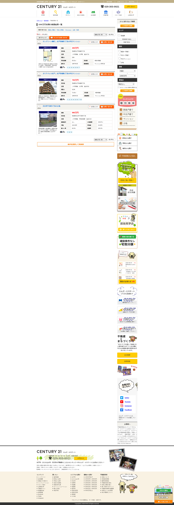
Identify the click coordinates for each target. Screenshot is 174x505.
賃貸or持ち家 (57, 484)
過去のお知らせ (125, 281)
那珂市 (74, 488)
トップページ (41, 477)
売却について (105, 477)
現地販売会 (41, 490)
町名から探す (127, 138)
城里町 (74, 486)
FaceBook (128, 410)
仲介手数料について (107, 492)
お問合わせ (80, 458)
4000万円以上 (89, 490)
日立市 (74, 481)
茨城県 (122, 35)
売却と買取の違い (106, 484)
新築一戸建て (51, 30)
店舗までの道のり (43, 481)
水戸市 (74, 477)
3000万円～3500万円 (91, 486)
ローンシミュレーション (60, 486)
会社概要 (93, 15)
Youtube (127, 402)
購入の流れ (57, 488)
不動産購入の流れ (128, 156)
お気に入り (120, 1)
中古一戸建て (60, 30)
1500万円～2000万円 (91, 481)
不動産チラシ (41, 488)
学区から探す (127, 143)
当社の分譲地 (80, 15)
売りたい (68, 15)
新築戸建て (128, 110)
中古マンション (126, 59)
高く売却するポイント (108, 486)
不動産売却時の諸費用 (108, 488)
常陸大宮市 (75, 492)
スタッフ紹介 (118, 15)
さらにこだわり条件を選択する (128, 87)
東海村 (74, 494)
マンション (68, 30)
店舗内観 (105, 15)
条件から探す (127, 148)
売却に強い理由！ (127, 180)
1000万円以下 (89, 477)
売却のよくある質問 (107, 490)
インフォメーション (43, 483)
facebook (40, 494)
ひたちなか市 (75, 479)
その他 (74, 496)
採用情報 (127, 361)
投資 (77, 30)
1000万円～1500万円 (91, 479)
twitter (127, 398)
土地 (74, 30)
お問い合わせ (131, 6)
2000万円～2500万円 (91, 483)
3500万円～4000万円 (91, 488)
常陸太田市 (75, 490)
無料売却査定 (105, 481)
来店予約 (56, 490)
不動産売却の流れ (106, 483)
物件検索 (55, 15)
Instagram (128, 406)
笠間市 (74, 483)
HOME (43, 15)
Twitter (40, 496)
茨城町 (74, 484)
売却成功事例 (105, 479)
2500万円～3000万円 (91, 484)
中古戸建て (128, 114)
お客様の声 (131, 15)
